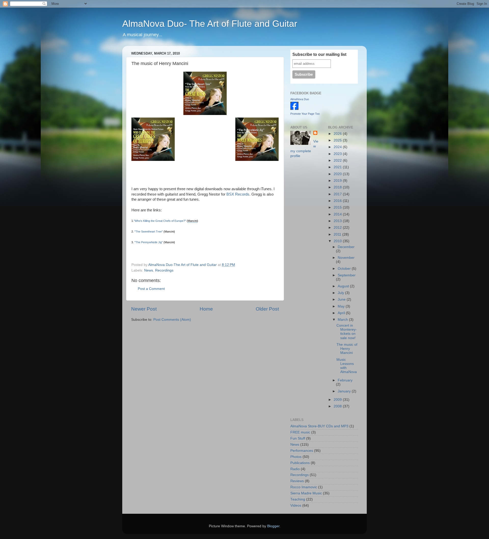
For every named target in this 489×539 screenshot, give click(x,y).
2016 (338, 201)
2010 (338, 241)
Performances (301, 451)
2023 (338, 154)
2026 (338, 134)
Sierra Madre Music (306, 493)
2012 (338, 227)
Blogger (273, 526)
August (344, 286)
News (148, 270)
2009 (338, 400)
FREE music (300, 432)
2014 (338, 214)
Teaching (297, 499)
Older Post (267, 309)
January (345, 391)
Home (206, 309)
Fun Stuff (297, 438)
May (342, 306)
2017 (338, 194)
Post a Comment (151, 289)
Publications (300, 463)
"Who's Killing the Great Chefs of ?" (160, 220)
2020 (338, 174)
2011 (338, 234)
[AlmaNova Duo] (294, 109)
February (345, 380)
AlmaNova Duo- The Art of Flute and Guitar (209, 23)
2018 (338, 187)
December (346, 247)
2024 (338, 147)
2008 (338, 406)
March (343, 320)
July (341, 293)
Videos (295, 505)
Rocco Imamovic (303, 487)
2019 (338, 181)
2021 (338, 167)
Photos (296, 457)
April (342, 313)
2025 (338, 140)
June (342, 299)
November (346, 258)
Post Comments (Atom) (172, 320)
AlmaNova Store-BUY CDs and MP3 (319, 426)
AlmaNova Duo (299, 99)
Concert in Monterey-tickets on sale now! (346, 332)
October (345, 269)
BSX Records (237, 194)
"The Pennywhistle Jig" (148, 242)
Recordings (164, 270)
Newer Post (144, 309)
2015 (338, 207)
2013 (338, 221)
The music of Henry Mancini (346, 349)
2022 (338, 160)
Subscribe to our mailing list (319, 54)
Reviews (297, 481)
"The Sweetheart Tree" (148, 231)
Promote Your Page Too (305, 113)
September (347, 275)
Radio (295, 469)
